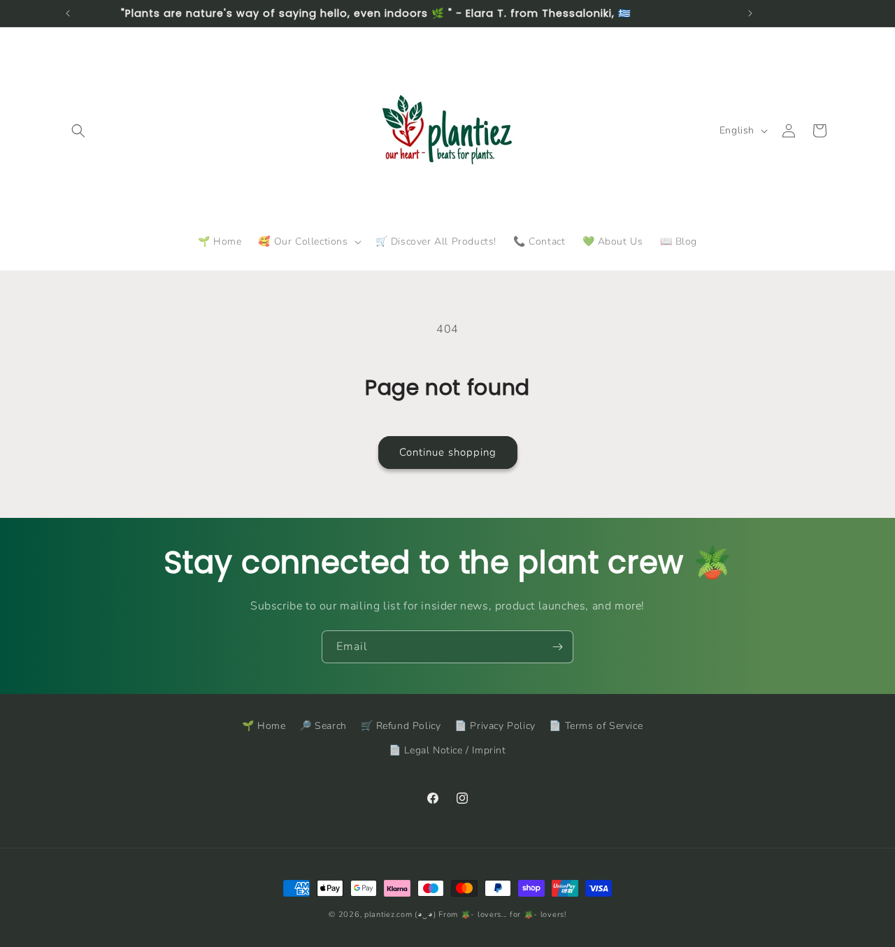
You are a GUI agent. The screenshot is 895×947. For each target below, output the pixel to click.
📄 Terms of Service (596, 725)
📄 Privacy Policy (495, 725)
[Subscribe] (557, 646)
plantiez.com (388, 914)
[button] (78, 130)
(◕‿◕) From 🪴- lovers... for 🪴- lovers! (490, 914)
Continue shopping (447, 452)
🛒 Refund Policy (401, 725)
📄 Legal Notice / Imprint (447, 750)
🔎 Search (323, 725)
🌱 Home (264, 725)
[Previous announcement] (67, 13)
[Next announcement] (750, 13)
